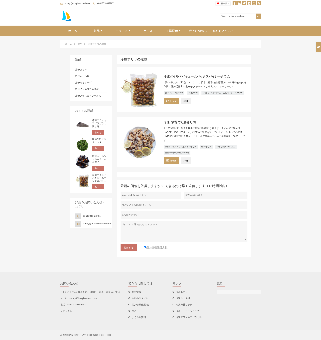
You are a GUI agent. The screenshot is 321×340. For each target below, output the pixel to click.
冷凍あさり (81, 69)
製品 (97, 31)
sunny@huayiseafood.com (77, 3)
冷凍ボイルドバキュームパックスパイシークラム (99, 178)
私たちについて (223, 31)
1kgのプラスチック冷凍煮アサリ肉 (180, 147)
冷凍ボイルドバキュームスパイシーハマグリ (223, 93)
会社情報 (136, 292)
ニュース (122, 31)
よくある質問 (139, 317)
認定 (220, 283)
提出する (128, 247)
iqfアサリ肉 (206, 147)
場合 (134, 311)
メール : (64, 298)
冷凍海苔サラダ (83, 82)
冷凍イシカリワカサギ (87, 89)
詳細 (186, 101)
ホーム (72, 31)
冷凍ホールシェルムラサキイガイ (99, 159)
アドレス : (65, 292)
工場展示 (172, 31)
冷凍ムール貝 (82, 76)
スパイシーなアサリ (174, 93)
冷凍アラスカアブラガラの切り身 (99, 123)
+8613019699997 (105, 3)
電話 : (63, 304)
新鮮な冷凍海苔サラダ (99, 140)
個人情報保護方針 (141, 304)
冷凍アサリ (193, 93)
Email (171, 100)
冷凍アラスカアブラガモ (88, 95)
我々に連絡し (198, 31)
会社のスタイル (140, 298)
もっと (98, 132)
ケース (147, 31)
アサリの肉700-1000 (225, 147)
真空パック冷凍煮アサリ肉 (177, 152)
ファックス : (66, 311)
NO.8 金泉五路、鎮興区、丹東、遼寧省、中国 (96, 292)
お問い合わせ (69, 283)
